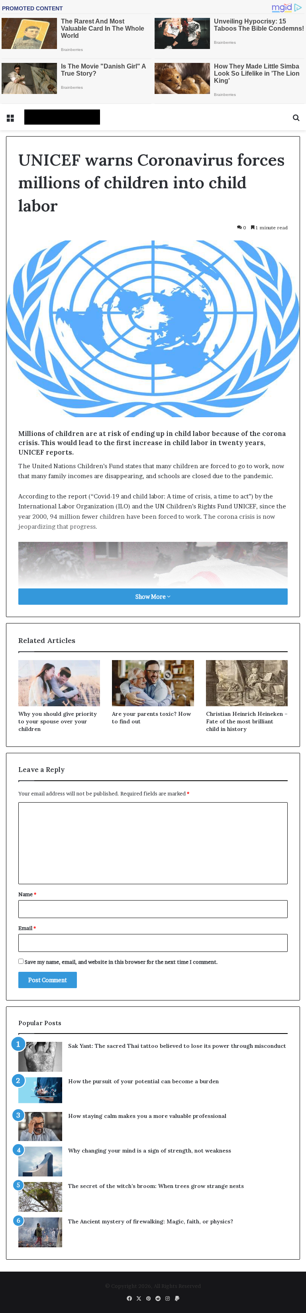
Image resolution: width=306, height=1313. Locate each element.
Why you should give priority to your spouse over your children (57, 721)
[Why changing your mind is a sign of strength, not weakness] (40, 1161)
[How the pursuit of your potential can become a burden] (40, 1091)
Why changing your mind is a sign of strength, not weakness (149, 1150)
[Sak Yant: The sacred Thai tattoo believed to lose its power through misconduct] (40, 1057)
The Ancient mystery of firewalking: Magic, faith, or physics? (150, 1221)
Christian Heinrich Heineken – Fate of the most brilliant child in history (247, 721)
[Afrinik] (62, 117)
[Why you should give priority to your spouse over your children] (59, 683)
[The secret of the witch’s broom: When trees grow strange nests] (40, 1197)
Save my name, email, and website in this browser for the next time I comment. (121, 962)
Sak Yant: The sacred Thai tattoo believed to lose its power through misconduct (177, 1045)
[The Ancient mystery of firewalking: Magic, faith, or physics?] (40, 1232)
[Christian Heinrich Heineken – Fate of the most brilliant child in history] (247, 683)
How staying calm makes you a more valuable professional (147, 1116)
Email (27, 928)
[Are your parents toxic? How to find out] (153, 683)
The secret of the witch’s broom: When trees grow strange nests (156, 1186)
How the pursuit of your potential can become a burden (143, 1081)
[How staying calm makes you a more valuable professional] (40, 1126)
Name (27, 894)
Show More (151, 596)
